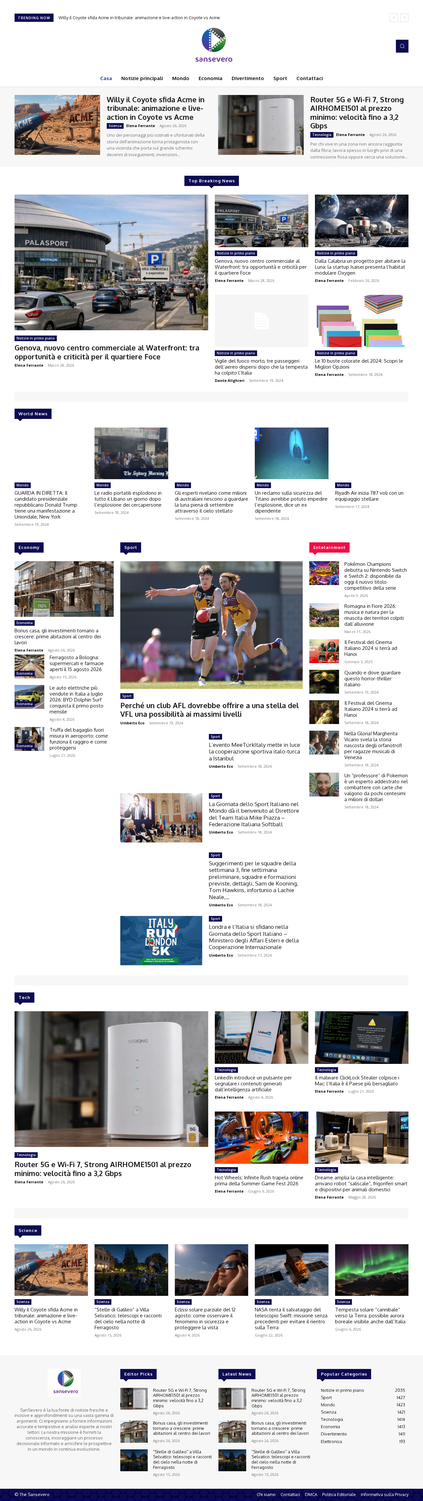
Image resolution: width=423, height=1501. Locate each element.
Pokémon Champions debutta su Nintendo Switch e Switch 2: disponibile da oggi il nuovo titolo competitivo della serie (375, 576)
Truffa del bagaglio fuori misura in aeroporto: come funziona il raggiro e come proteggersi (79, 739)
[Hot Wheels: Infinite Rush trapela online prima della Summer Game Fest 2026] (261, 1138)
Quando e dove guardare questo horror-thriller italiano (372, 678)
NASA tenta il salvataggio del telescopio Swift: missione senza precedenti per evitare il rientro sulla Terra (291, 1318)
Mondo (23, 485)
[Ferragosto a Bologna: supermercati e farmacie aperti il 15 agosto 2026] (29, 666)
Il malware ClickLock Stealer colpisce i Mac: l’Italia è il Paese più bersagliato (357, 1080)
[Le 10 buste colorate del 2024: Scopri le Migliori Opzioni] (361, 321)
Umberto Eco (132, 722)
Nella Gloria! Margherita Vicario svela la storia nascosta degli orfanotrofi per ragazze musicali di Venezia (373, 745)
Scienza (115, 125)
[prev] (394, 18)
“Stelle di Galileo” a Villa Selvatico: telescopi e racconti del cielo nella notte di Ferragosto (128, 1318)
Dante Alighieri (230, 380)
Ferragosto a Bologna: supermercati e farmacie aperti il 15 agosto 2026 (77, 663)
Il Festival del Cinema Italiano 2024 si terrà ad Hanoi (370, 648)
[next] (404, 18)
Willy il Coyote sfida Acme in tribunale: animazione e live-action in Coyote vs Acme (156, 108)
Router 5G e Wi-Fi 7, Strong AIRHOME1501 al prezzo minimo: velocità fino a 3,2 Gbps (141, 17)
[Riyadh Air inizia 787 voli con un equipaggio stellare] (371, 453)
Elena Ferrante (140, 125)
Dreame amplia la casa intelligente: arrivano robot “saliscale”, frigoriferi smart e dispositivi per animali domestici (361, 1183)
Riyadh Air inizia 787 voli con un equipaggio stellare (369, 496)
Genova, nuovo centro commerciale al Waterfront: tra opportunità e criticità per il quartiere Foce (107, 352)
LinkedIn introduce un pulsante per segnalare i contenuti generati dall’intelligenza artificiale (253, 1083)
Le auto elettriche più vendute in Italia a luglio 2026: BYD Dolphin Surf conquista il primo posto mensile (76, 700)
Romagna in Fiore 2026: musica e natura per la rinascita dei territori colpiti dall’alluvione (374, 615)
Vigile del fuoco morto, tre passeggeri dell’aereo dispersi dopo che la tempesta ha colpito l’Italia (261, 367)
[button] (402, 46)
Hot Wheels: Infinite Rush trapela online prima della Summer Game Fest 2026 (259, 1180)
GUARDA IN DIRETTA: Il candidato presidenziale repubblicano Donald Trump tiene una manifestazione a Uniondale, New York (46, 505)
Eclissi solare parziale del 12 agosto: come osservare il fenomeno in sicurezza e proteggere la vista (205, 1318)
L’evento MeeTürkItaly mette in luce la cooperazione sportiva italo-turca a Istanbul (254, 751)
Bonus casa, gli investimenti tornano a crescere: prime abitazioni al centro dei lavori (58, 636)
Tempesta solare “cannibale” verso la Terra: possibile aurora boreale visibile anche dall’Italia (370, 1315)
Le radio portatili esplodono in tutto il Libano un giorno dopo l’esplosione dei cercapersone (128, 499)
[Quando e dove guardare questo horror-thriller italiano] (324, 682)
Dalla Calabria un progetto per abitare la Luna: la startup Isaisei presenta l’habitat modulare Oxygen (360, 267)
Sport (127, 696)
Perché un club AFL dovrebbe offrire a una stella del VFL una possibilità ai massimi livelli (209, 709)
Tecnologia (321, 134)
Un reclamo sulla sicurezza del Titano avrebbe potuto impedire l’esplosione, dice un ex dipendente (291, 502)
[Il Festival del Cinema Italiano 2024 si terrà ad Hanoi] (324, 651)
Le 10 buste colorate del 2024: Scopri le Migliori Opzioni (359, 364)
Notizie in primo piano (36, 338)
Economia (25, 622)
